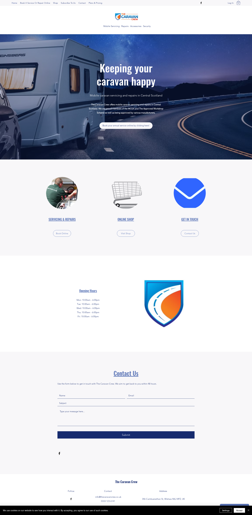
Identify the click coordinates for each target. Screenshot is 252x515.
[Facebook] (201, 2)
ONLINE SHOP (126, 219)
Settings (226, 510)
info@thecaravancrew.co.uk (108, 496)
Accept (239, 510)
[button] (238, 3)
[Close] (248, 510)
